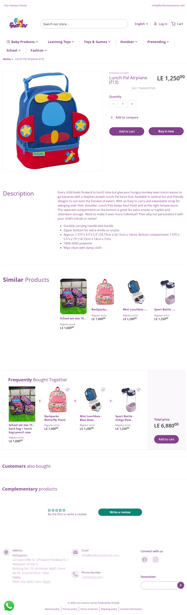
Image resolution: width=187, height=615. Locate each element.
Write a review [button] (120, 512)
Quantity (115, 97)
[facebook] (145, 560)
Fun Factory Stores (87, 602)
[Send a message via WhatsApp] (9, 606)
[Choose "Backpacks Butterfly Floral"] (67, 389)
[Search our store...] (123, 23)
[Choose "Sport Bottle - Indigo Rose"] (138, 389)
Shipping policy (109, 609)
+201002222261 (92, 577)
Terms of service (89, 609)
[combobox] (84, 24)
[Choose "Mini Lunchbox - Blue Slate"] (103, 389)
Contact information (131, 609)
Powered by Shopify (108, 602)
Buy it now (166, 131)
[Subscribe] (180, 585)
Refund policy (52, 609)
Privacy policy (70, 609)
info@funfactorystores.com (168, 5)
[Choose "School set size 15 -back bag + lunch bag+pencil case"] (32, 389)
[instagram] (156, 560)
